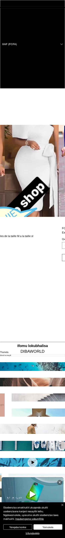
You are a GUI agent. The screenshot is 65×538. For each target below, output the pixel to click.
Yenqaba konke (17, 527)
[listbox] (32, 44)
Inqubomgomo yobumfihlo (29, 518)
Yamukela (47, 527)
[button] (32, 44)
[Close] (60, 507)
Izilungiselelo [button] (33, 533)
